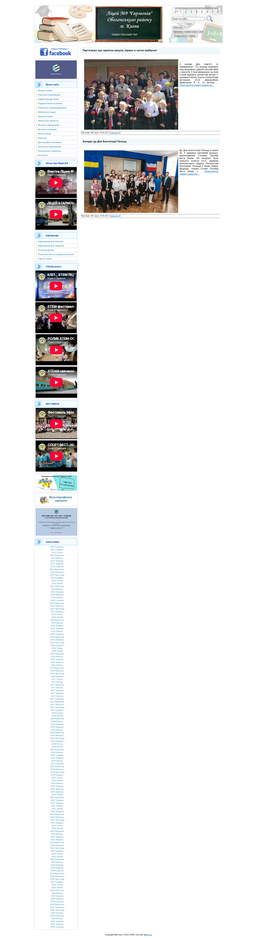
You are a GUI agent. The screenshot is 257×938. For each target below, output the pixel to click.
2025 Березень (57, 890)
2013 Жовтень (57, 572)
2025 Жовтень (57, 907)
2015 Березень (57, 620)
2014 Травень (57, 592)
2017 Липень (57, 696)
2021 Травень (57, 800)
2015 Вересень (57, 637)
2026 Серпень (57, 927)
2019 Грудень (57, 775)
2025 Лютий (57, 887)
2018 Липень (57, 730)
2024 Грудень (57, 882)
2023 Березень (57, 831)
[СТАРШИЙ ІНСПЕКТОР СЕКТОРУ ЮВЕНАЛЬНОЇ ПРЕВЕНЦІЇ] (56, 521)
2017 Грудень (57, 710)
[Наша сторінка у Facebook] (56, 51)
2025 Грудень (57, 913)
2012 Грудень (57, 549)
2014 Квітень (57, 589)
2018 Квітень (57, 721)
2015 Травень (57, 626)
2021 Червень (57, 803)
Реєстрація (126, 34)
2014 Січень (57, 580)
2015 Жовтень (57, 640)
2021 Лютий (57, 794)
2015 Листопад (57, 642)
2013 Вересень (57, 569)
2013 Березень (57, 555)
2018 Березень (57, 718)
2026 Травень (57, 921)
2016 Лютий (57, 651)
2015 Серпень (57, 634)
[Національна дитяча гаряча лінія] (56, 482)
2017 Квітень (57, 687)
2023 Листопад (57, 848)
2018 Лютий (57, 716)
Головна (115, 34)
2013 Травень (57, 561)
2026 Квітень (57, 918)
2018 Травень (57, 724)
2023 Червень (57, 840)
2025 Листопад (57, 910)
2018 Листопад (57, 738)
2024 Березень (57, 859)
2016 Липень (57, 665)
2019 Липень (57, 761)
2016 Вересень (57, 668)
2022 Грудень (57, 823)
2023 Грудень (57, 851)
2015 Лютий (57, 617)
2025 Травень (57, 896)
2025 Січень (57, 885)
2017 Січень (57, 679)
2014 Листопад (57, 609)
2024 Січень (57, 854)
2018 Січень (57, 713)
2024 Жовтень (57, 876)
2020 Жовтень (57, 789)
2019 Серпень (57, 763)
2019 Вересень (57, 766)
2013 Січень (57, 552)
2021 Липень (57, 806)
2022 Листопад (57, 820)
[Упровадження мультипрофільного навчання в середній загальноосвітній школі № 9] (56, 499)
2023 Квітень (57, 834)
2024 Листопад (57, 879)
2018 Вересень (57, 733)
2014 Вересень (57, 603)
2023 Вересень (57, 842)
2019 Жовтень (57, 769)
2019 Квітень (57, 752)
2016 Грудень (57, 676)
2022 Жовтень (57, 817)
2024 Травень (57, 865)
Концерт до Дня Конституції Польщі (104, 141)
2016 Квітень (57, 656)
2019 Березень (57, 749)
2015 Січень (57, 614)
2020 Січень (57, 778)
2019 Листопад (57, 772)
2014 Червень (57, 595)
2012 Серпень (57, 547)
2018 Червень (57, 727)
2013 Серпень (57, 566)
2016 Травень (57, 659)
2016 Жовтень (57, 671)
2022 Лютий (57, 809)
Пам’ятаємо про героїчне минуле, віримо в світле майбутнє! (120, 50)
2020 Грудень (57, 792)
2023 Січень (57, 825)
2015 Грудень (57, 645)
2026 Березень (57, 916)
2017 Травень (57, 690)
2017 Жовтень (57, 704)
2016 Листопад (57, 673)
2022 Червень (57, 811)
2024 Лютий (57, 856)
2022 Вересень (57, 814)
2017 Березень (57, 685)
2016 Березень (57, 654)
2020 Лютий (57, 780)
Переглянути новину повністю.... (196, 85)
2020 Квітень (57, 783)
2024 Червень (57, 868)
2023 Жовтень (57, 845)
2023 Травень (57, 837)
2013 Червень (57, 564)
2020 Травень (57, 786)
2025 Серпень (57, 901)
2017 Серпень (57, 699)
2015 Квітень (57, 623)
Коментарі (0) (115, 133)
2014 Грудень (57, 611)
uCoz (149, 934)
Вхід (135, 34)
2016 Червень (57, 662)
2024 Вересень (57, 873)
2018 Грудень (57, 741)
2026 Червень (57, 924)
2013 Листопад (57, 575)
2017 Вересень (57, 702)
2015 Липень (57, 631)
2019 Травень (57, 755)
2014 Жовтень (57, 606)
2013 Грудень (57, 578)
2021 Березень (57, 797)
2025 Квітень (57, 893)
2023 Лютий (57, 828)
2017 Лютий (57, 682)
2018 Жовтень (57, 735)
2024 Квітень (57, 862)
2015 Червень (57, 628)
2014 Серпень (57, 600)
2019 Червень (57, 758)
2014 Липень (57, 597)
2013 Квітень (57, 558)
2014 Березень (57, 586)
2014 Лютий (57, 583)
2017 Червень (57, 693)
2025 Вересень (57, 904)
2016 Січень (57, 648)
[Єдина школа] (56, 69)
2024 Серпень (57, 870)
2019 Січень (57, 744)
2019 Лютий (57, 747)
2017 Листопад (57, 707)
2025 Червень (57, 899)
